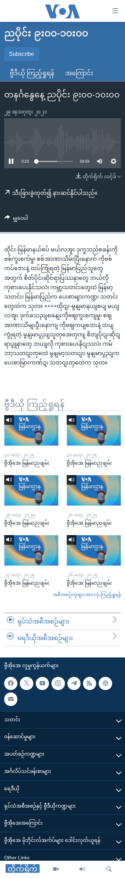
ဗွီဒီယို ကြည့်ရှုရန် (32, 73)
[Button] (16, 219)
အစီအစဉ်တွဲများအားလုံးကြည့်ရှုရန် (87, 594)
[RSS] (89, 683)
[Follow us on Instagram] (58, 683)
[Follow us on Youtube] (42, 683)
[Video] (55, 869)
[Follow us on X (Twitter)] (26, 683)
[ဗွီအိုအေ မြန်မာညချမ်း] (31, 430)
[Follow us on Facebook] (10, 683)
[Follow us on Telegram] (74, 683)
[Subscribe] (10, 699)
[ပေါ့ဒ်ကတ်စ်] (105, 683)
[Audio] (82, 869)
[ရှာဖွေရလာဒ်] (109, 869)
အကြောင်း (79, 73)
